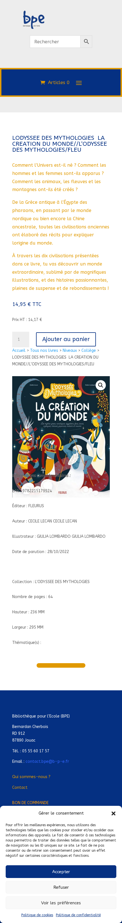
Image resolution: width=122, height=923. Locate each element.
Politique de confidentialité (78, 915)
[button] (113, 813)
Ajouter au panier (66, 339)
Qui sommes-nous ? (31, 776)
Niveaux (70, 350)
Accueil (19, 350)
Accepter (61, 871)
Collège (88, 350)
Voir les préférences (61, 902)
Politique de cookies (37, 915)
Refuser (61, 887)
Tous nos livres (44, 350)
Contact (20, 787)
